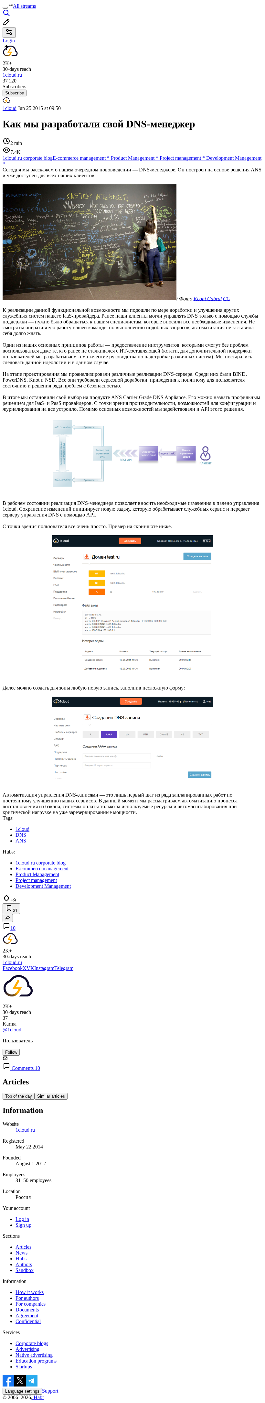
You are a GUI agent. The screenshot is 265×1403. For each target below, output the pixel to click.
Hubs (21, 1258)
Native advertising (34, 1355)
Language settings (22, 1391)
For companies (31, 1304)
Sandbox (25, 1270)
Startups (24, 1366)
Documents (27, 1309)
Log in (22, 1219)
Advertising (27, 1349)
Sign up (23, 1225)
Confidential (28, 1321)
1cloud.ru (25, 1130)
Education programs (36, 1361)
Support (50, 1391)
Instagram (44, 968)
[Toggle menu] (5, 8)
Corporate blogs (32, 1343)
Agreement (27, 1315)
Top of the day (18, 1096)
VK (30, 968)
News (21, 1253)
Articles (23, 1247)
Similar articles (51, 1096)
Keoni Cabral (208, 298)
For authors (27, 1298)
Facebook (13, 968)
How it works (30, 1292)
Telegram (63, 968)
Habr (38, 1397)
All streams (24, 6)
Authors (24, 1264)
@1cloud (12, 1029)
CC (226, 298)
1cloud (9, 108)
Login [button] (9, 40)
